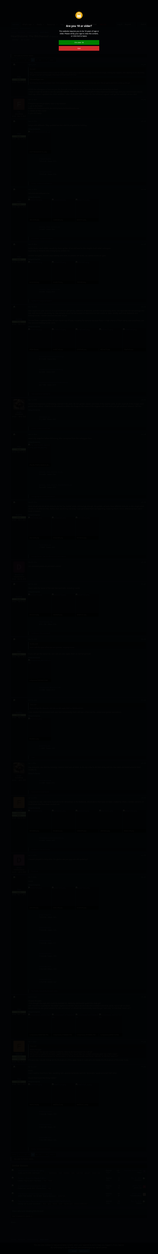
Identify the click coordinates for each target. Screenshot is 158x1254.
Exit (79, 48)
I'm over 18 (79, 42)
